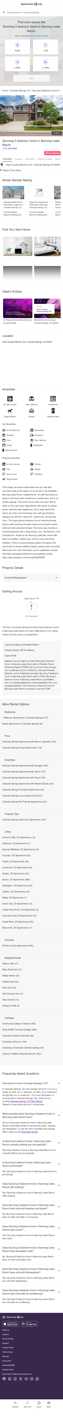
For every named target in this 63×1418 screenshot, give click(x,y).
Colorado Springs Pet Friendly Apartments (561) (24, 801)
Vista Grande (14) (10, 999)
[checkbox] (17, 47)
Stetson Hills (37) (10, 963)
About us (5, 1330)
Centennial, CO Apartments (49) (17, 867)
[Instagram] (31, 1379)
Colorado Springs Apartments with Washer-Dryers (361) (28, 783)
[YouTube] (26, 1379)
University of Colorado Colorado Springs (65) (23, 1047)
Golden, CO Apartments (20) (15, 873)
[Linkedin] (9, 1379)
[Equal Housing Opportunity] (4, 1379)
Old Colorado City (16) (12, 993)
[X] (20, 1379)
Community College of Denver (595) (19, 1023)
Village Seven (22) (10, 975)
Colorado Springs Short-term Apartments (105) (24, 819)
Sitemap (5, 1356)
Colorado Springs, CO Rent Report (26, 1101)
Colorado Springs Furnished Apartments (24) (23, 789)
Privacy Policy (7, 1347)
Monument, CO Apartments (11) (17, 927)
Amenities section (30, 1131)
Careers (5, 1334)
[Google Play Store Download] (29, 1325)
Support (5, 1343)
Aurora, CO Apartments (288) (16, 879)
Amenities (29, 158)
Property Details (44, 158)
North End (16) (9, 987)
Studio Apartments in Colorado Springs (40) (22, 723)
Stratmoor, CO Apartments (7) (16, 843)
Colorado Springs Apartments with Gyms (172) (24, 771)
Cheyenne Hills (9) (10, 1005)
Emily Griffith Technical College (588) (19, 1029)
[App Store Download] (10, 1325)
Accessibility (7, 1365)
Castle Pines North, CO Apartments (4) (20, 909)
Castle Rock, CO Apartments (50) (17, 921)
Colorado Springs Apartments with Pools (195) (23, 777)
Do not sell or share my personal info (17, 1374)
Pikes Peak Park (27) (12, 969)
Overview (7, 158)
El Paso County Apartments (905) (17, 945)
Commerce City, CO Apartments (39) (19, 915)
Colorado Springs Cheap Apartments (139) (22, 747)
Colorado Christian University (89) (18, 1035)
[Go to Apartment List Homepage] (31, 4)
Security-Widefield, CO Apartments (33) (20, 849)
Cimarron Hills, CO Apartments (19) (18, 837)
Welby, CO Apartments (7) (14, 897)
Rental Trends (7, 1338)
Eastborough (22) (10, 981)
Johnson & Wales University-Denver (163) (21, 1053)
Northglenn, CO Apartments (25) (17, 885)
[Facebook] (15, 1379)
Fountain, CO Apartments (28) (16, 855)
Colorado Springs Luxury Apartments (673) (22, 795)
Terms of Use (7, 1352)
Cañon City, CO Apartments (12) (17, 903)
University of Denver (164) (14, 1041)
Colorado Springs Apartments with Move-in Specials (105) (29, 741)
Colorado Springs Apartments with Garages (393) (25, 765)
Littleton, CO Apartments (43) (16, 891)
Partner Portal (7, 1369)
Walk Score (30, 598)
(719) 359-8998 (9, 148)
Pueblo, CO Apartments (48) (15, 861)
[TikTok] (37, 1379)
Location (18, 158)
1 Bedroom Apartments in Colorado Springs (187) (25, 717)
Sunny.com (6, 1360)
